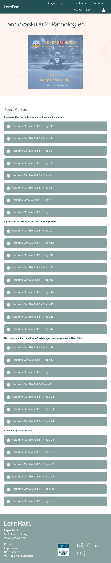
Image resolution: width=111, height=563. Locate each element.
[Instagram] (80, 545)
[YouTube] (81, 553)
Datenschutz (12, 552)
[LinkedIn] (96, 545)
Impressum (11, 548)
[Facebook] (88, 545)
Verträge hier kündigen (18, 555)
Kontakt (9, 544)
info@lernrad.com (15, 537)
